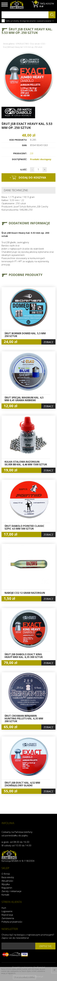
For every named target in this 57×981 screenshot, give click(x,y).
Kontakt (5, 894)
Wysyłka (6, 884)
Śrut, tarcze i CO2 (37, 43)
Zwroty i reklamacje (11, 891)
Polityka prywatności (12, 921)
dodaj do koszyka (28, 177)
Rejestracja (7, 914)
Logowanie (7, 911)
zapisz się (45, 946)
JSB (31, 153)
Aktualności (7, 880)
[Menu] (4, 4)
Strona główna (8, 43)
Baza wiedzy (8, 877)
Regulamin (7, 887)
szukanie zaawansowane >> (40, 20)
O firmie (6, 873)
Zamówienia (8, 918)
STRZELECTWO (22, 43)
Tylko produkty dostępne (16, 20)
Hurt (4, 907)
